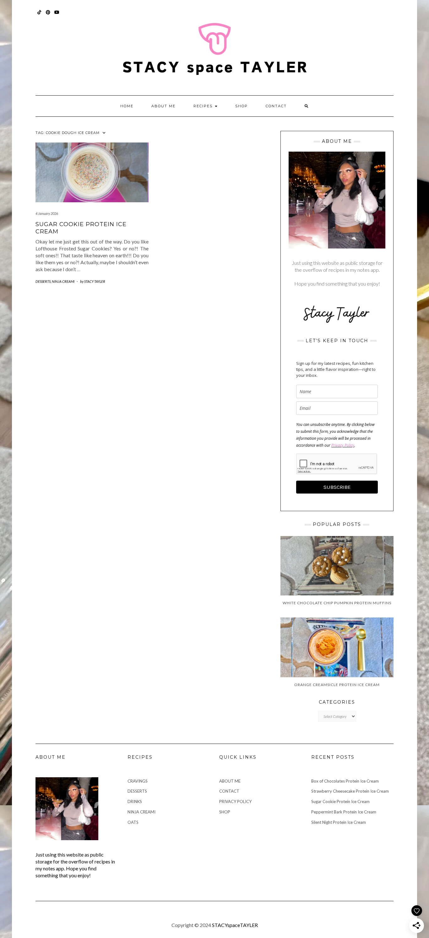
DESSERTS (43, 281)
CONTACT (276, 106)
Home (126, 106)
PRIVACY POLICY (235, 801)
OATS (133, 822)
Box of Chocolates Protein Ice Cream (345, 781)
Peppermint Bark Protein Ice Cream (343, 811)
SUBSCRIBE (337, 487)
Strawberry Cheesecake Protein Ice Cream (350, 791)
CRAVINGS (138, 781)
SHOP (241, 106)
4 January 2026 (46, 213)
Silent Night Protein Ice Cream (339, 822)
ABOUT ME (163, 106)
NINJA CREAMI (63, 281)
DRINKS (135, 801)
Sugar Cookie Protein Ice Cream (340, 801)
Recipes (203, 106)
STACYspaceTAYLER (235, 925)
